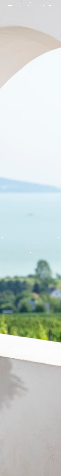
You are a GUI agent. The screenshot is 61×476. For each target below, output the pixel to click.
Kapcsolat (49, 5)
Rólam (18, 5)
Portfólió (10, 5)
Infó (41, 5)
